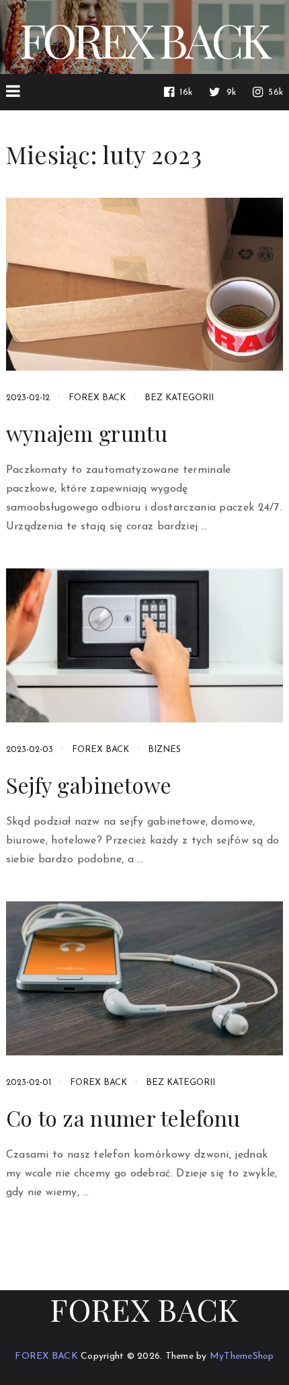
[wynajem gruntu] (145, 284)
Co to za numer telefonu (123, 1118)
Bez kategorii (179, 398)
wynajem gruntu (86, 433)
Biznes (164, 749)
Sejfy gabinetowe (89, 785)
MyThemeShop (242, 1356)
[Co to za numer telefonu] (145, 978)
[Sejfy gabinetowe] (145, 645)
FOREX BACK (144, 39)
